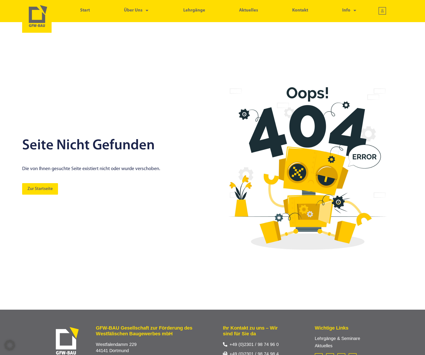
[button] (9, 345)
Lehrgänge (194, 10)
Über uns (133, 10)
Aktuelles (248, 10)
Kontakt (300, 10)
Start (85, 10)
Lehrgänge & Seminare (337, 338)
